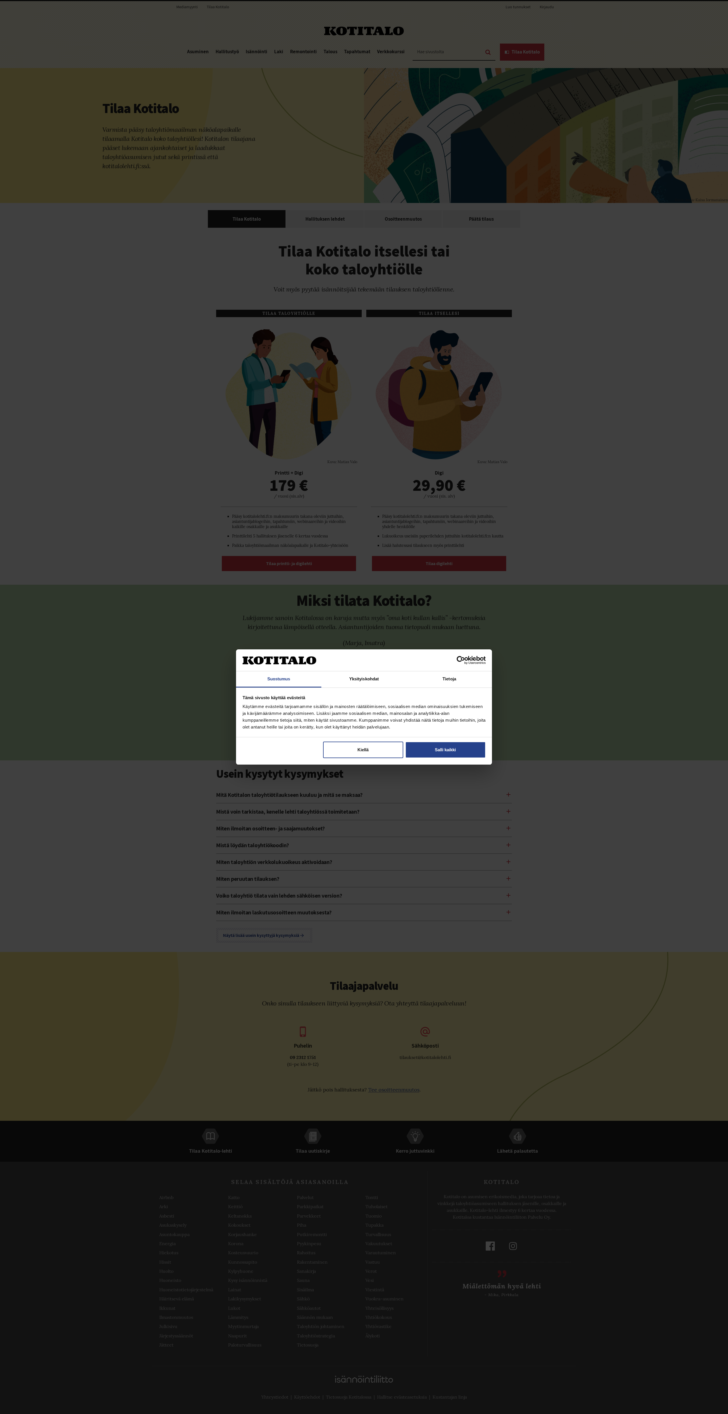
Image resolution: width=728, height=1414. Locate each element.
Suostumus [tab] (278, 678)
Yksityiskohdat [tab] (364, 678)
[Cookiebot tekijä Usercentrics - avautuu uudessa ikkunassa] (461, 660)
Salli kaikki (445, 749)
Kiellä (363, 749)
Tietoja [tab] (449, 678)
